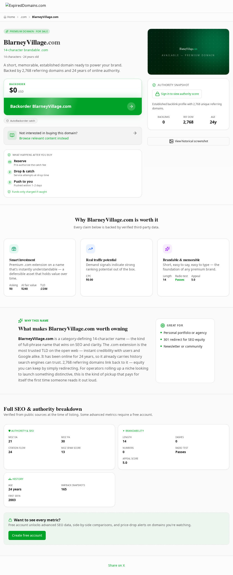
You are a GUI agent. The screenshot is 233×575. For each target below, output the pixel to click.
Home (11, 17)
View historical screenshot (191, 141)
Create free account (27, 535)
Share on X (116, 565)
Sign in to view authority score (180, 94)
